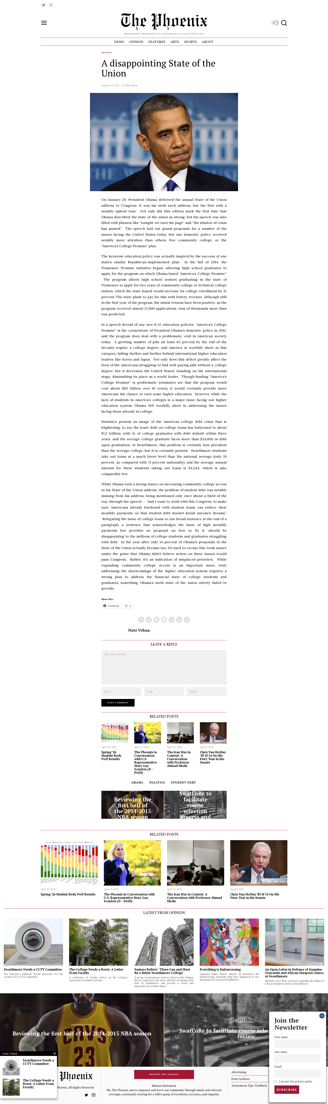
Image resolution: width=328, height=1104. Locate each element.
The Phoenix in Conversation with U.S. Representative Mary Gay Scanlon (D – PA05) (145, 762)
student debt (183, 782)
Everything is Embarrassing (220, 969)
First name (281, 1037)
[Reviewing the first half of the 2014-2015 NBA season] (132, 805)
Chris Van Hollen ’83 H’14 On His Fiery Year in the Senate (213, 757)
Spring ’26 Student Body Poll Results (111, 755)
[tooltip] (44, 5)
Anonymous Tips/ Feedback (249, 1085)
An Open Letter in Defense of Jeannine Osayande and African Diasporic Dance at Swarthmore (294, 973)
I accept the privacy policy (295, 1081)
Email (277, 1066)
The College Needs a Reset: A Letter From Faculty (96, 971)
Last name (280, 1052)
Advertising (238, 1072)
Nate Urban (131, 85)
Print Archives (240, 1079)
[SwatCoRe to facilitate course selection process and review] (195, 805)
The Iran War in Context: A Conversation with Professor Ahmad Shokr (179, 759)
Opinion (106, 52)
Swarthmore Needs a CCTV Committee (33, 969)
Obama (137, 782)
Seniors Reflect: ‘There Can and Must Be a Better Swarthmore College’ (162, 971)
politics (157, 782)
